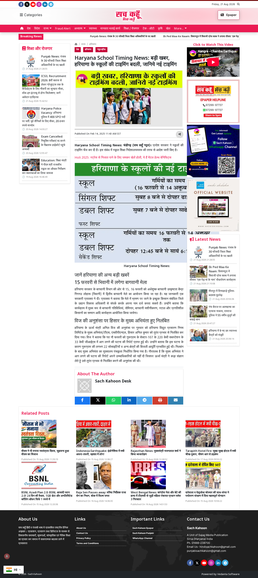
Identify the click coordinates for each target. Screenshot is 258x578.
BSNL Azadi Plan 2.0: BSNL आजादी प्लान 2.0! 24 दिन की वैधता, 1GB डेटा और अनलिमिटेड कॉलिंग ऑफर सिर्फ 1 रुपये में (46, 496)
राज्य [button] (46, 29)
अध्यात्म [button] (78, 29)
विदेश (37, 29)
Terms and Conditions (87, 543)
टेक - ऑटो (148, 29)
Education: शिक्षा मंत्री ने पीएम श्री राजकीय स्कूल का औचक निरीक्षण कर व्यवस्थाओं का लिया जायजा (44, 167)
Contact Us (82, 533)
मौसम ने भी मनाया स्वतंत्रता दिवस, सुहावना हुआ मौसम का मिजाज (45, 452)
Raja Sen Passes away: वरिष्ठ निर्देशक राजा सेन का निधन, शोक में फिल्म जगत (101, 494)
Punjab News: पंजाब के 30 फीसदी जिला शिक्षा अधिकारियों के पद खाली (92, 36)
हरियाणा (92, 44)
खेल (168, 29)
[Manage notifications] (7, 556)
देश (29, 29)
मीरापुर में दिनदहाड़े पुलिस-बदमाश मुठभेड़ (222, 293)
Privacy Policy (83, 538)
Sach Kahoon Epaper (143, 528)
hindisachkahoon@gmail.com (218, 546)
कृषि (160, 29)
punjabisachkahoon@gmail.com (206, 550)
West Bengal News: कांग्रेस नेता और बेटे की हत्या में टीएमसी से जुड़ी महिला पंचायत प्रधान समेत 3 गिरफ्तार (156, 496)
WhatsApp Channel (142, 538)
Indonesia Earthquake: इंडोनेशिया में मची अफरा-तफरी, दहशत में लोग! (100, 452)
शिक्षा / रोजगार (131, 29)
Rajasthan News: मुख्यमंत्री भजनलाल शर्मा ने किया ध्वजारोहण (156, 452)
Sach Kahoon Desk (113, 381)
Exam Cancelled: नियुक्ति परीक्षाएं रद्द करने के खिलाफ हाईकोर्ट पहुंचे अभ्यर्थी (43, 143)
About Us (81, 528)
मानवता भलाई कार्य (110, 29)
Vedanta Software (228, 574)
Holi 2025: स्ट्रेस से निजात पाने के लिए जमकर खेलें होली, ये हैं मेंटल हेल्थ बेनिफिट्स (123, 158)
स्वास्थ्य (93, 29)
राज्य (83, 44)
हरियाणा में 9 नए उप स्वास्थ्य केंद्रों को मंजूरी (223, 333)
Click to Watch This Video (213, 45)
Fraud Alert (63, 29)
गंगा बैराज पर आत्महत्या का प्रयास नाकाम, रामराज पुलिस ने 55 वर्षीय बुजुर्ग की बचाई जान (213, 313)
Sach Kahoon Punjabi (143, 533)
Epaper (231, 15)
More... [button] (179, 29)
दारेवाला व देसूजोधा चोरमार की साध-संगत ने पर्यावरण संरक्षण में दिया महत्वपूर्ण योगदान (207, 494)
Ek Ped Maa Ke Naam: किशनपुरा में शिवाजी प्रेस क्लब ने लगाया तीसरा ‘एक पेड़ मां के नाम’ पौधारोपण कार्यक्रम (184, 36)
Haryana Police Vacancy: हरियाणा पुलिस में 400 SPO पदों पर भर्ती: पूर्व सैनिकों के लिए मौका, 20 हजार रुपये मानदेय (43, 117)
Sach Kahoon (35, 574)
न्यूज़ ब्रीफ (101, 49)
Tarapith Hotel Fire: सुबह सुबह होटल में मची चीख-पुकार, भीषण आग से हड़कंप (211, 452)
